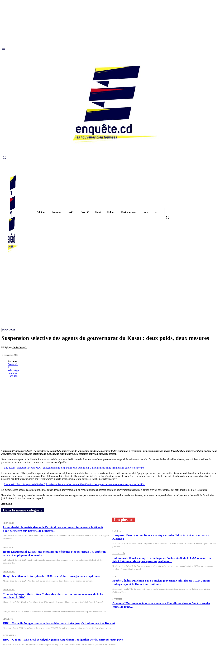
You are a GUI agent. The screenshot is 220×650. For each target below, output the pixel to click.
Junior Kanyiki (19, 347)
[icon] (110, 157)
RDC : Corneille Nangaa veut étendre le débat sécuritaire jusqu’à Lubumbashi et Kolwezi (59, 623)
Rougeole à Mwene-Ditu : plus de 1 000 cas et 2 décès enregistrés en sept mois (51, 576)
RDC (114, 576)
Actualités (118, 554)
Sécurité (117, 599)
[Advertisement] (110, 288)
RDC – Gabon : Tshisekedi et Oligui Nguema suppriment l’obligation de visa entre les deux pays (63, 639)
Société (116, 531)
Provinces (8, 330)
